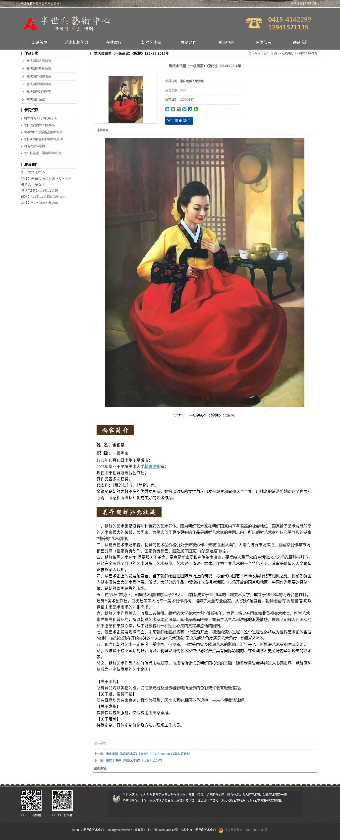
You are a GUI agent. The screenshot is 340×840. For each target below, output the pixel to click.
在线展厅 (114, 42)
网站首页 (39, 42)
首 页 (273, 53)
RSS (308, 3)
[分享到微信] (196, 109)
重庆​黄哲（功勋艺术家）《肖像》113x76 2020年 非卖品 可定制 (148, 754)
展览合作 (189, 42)
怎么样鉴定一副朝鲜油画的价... (44, 153)
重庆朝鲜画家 (36, 99)
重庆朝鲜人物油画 (39, 61)
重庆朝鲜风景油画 (39, 69)
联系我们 (301, 42)
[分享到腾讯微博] (184, 109)
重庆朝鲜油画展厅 (39, 92)
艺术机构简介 (77, 42)
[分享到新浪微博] (179, 109)
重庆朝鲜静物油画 (39, 84)
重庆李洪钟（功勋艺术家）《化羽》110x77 (134, 760)
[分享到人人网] (190, 109)
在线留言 (263, 42)
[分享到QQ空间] (173, 109)
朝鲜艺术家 (151, 42)
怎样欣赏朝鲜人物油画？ (40, 125)
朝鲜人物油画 (308, 53)
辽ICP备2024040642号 (162, 830)
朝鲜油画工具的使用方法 (40, 118)
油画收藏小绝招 (34, 146)
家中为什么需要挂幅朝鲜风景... (44, 132)
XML (316, 3)
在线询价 (179, 121)
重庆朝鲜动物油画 (39, 76)
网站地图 (296, 3)
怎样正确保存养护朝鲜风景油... (44, 139)
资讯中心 (226, 42)
